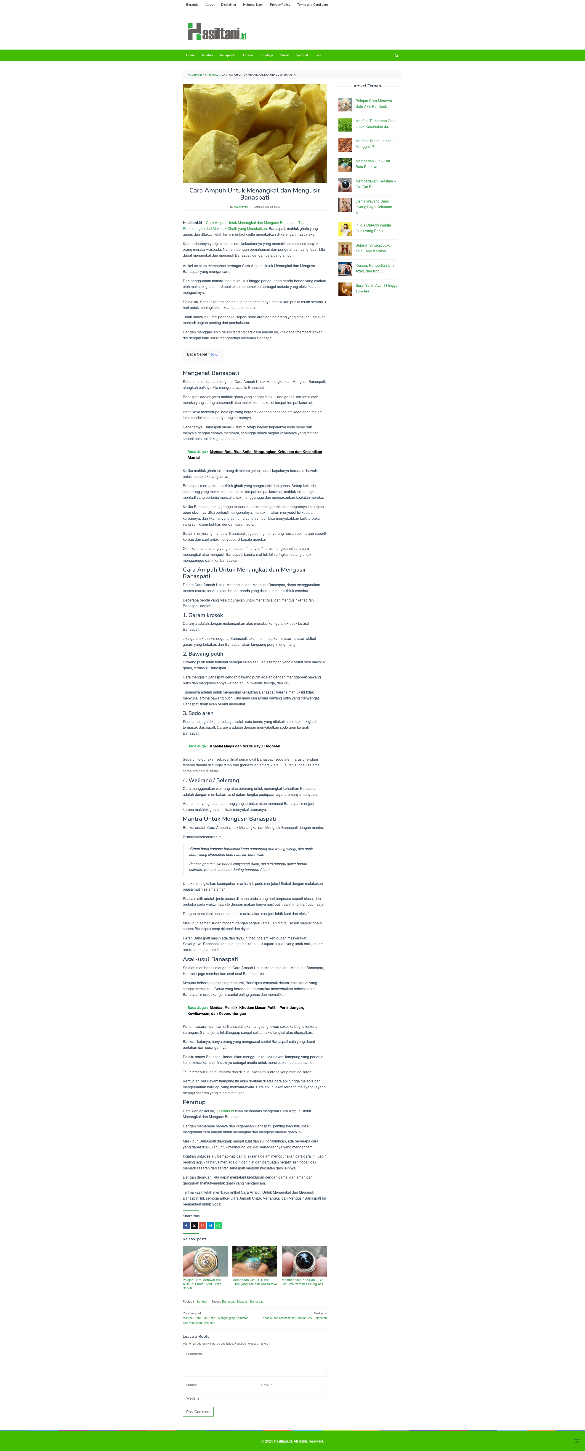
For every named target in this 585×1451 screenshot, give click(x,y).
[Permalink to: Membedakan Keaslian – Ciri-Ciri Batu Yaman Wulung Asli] (304, 1261)
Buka (214, 354)
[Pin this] (202, 1225)
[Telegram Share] (210, 1225)
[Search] (396, 55)
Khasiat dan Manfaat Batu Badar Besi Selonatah (295, 1315)
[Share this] (186, 1225)
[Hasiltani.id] (217, 31)
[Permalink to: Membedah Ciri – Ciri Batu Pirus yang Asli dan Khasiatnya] (254, 1261)
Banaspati (228, 1301)
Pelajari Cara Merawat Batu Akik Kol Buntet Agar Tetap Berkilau (203, 1283)
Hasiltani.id (225, 1110)
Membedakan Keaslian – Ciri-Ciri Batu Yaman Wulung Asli (303, 1281)
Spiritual (201, 1301)
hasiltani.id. (284, 1441)
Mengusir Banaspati (250, 1301)
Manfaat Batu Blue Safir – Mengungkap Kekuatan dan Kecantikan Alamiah (215, 1318)
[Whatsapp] (218, 1225)
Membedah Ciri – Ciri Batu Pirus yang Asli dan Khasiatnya (254, 1281)
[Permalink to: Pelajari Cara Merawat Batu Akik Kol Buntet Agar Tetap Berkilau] (205, 1261)
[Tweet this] (194, 1225)
